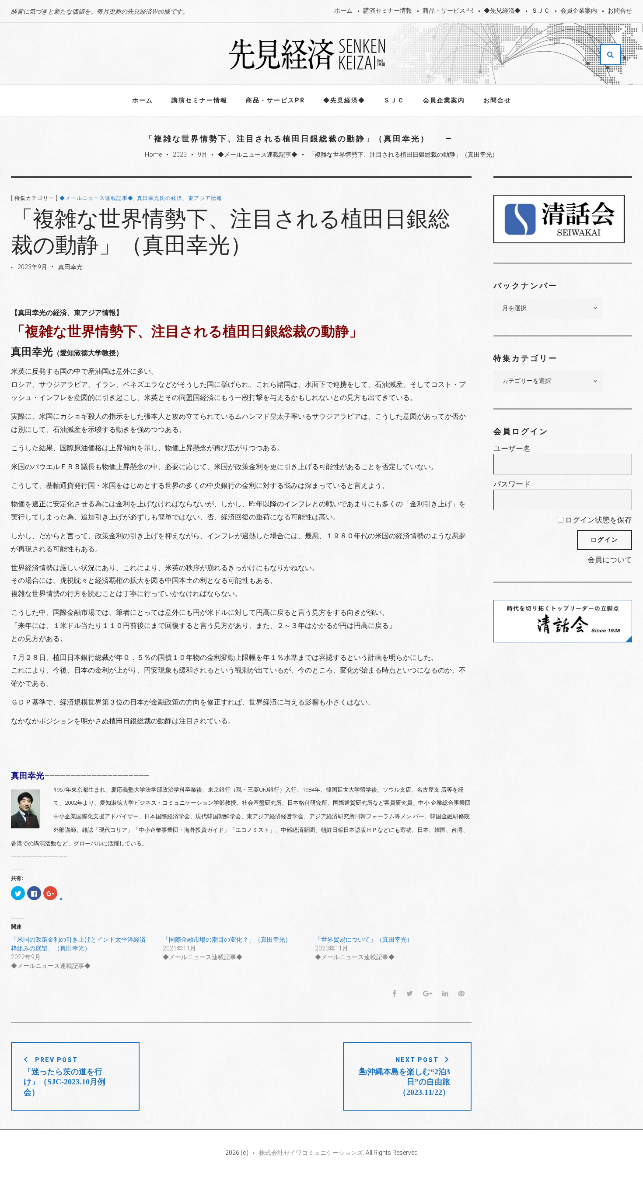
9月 (202, 154)
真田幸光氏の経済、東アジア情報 (179, 198)
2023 (180, 154)
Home (153, 154)
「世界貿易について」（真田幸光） (364, 939)
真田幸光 (70, 266)
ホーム (343, 10)
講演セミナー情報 (387, 10)
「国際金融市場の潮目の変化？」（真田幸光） (227, 939)
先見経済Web (307, 54)
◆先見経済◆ (502, 10)
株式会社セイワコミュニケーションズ (311, 1152)
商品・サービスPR (448, 10)
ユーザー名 (512, 448)
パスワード (512, 484)
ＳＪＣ (540, 10)
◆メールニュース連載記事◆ (257, 154)
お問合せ (620, 10)
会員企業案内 (578, 10)
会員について (609, 559)
